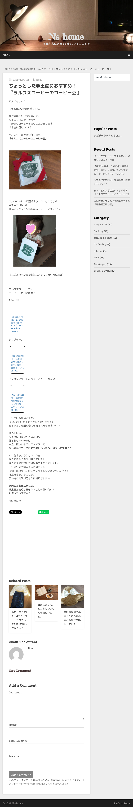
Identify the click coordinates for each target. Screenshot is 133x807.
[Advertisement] (46, 549)
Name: (13, 724)
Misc (96, 257)
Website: (14, 756)
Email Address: (18, 740)
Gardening (100, 244)
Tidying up (100, 264)
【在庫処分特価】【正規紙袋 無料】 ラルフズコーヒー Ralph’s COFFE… (17, 324)
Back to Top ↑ (122, 803)
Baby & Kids (100, 224)
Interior (98, 251)
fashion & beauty (23, 69)
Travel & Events (103, 270)
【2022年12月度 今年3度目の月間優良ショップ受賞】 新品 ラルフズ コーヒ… (17, 363)
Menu (7, 54)
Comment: (15, 692)
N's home (66, 36)
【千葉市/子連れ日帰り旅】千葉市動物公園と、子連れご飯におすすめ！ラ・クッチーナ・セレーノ (111, 170)
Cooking (99, 231)
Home (6, 69)
